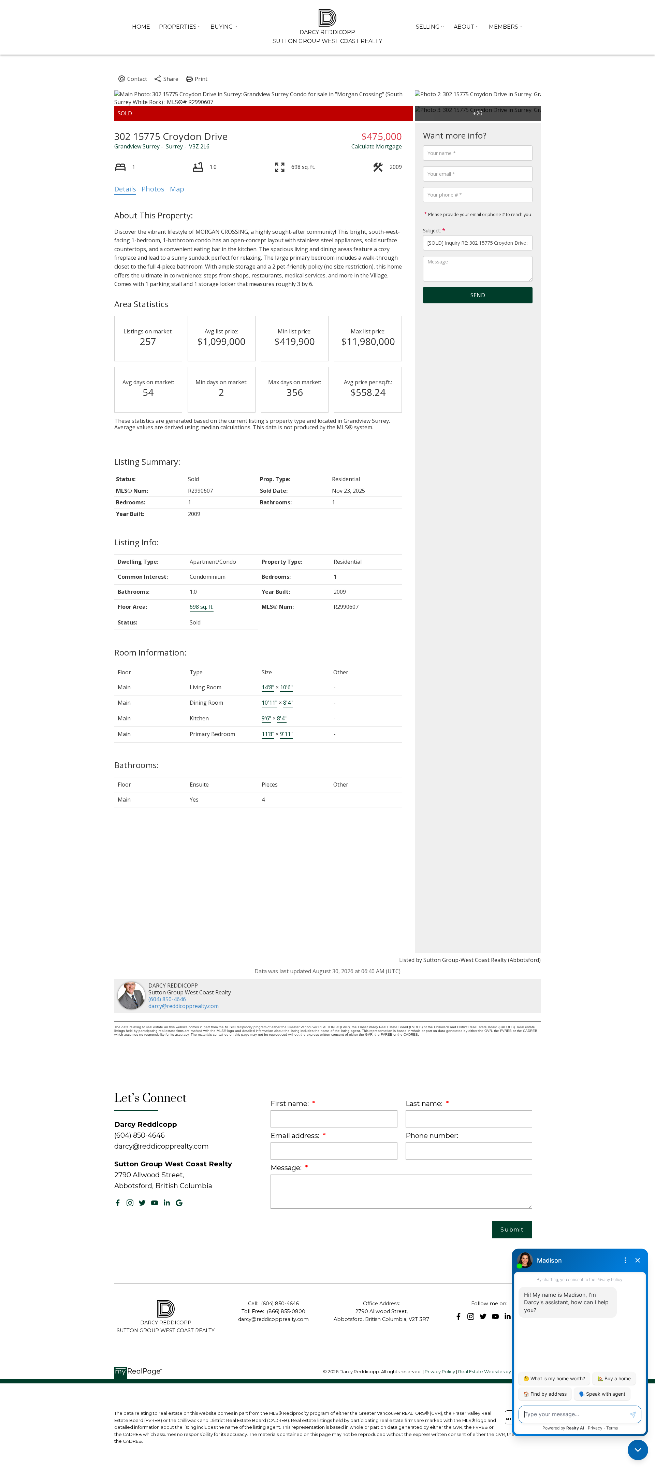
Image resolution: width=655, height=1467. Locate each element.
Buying (221, 27)
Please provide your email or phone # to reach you (479, 214)
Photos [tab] (153, 188)
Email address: (296, 1136)
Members (503, 27)
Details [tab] (125, 188)
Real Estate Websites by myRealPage (499, 1371)
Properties (177, 27)
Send (477, 295)
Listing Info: (136, 542)
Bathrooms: (136, 765)
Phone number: (432, 1136)
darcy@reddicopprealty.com (183, 1006)
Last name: (425, 1103)
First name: (290, 1103)
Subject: (432, 230)
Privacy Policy (440, 1371)
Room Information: (150, 652)
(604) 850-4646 (167, 999)
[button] (117, 1202)
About (464, 27)
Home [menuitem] (141, 27)
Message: (287, 1168)
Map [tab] (177, 188)
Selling (428, 27)
